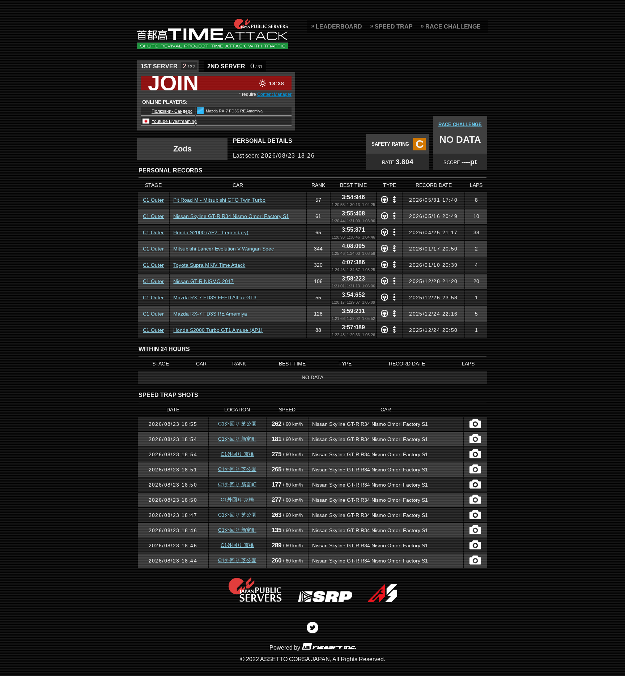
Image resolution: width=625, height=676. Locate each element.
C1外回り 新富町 (237, 439)
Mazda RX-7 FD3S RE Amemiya (210, 314)
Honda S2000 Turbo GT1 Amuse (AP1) (218, 330)
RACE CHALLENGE (453, 26)
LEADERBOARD (339, 26)
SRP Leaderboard (212, 33)
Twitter (312, 627)
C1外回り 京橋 (237, 454)
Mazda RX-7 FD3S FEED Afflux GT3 (214, 297)
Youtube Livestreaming (174, 121)
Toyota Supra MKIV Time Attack (209, 265)
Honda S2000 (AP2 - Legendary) (210, 232)
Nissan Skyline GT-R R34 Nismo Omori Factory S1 (231, 216)
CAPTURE (475, 423)
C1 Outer (153, 200)
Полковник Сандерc (172, 111)
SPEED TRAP (394, 26)
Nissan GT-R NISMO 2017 (203, 281)
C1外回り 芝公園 (237, 424)
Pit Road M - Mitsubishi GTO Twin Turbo (219, 200)
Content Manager (274, 94)
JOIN (173, 83)
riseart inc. (329, 646)
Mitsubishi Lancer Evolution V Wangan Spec (223, 249)
